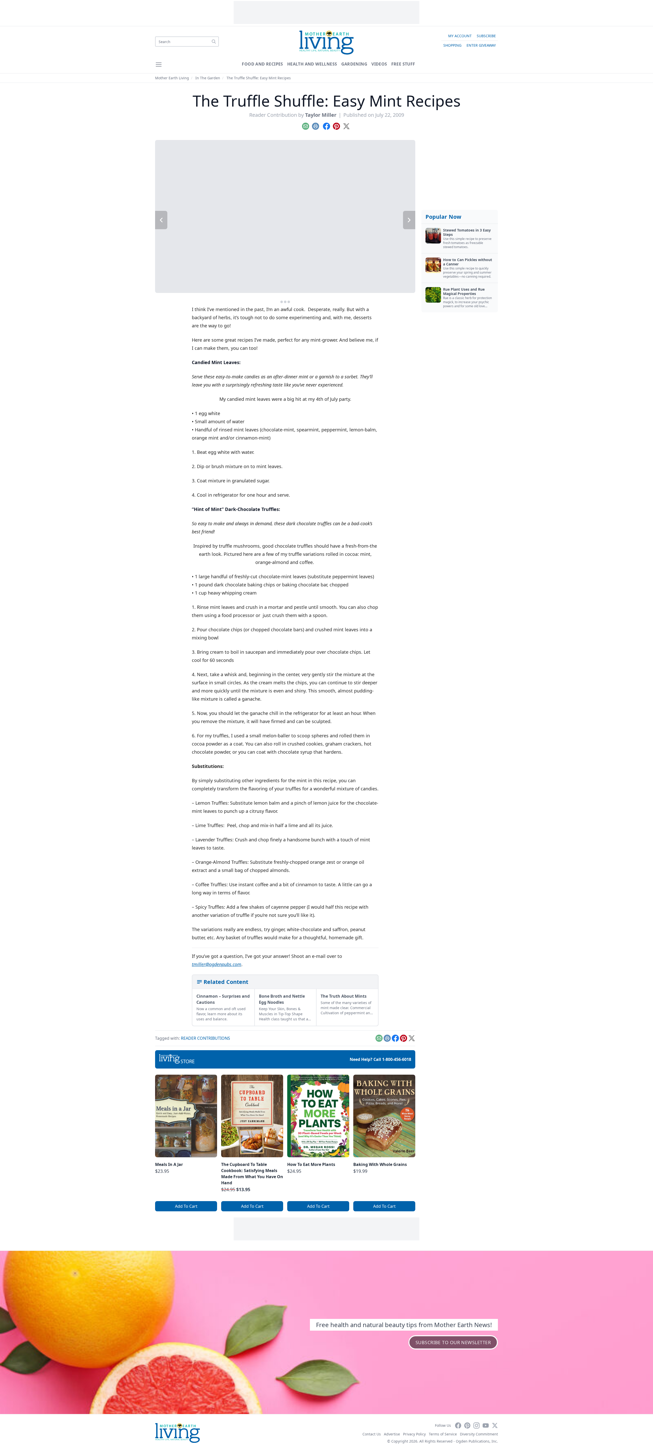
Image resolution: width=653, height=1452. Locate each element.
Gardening (354, 64)
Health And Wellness (312, 64)
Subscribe (486, 35)
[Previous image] (161, 220)
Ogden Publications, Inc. (477, 1441)
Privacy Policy (414, 1434)
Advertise (392, 1434)
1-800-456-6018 (396, 1059)
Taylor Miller (320, 114)
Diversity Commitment (479, 1434)
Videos (379, 64)
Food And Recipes (262, 64)
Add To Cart (186, 1206)
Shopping (452, 45)
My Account (460, 35)
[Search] (214, 42)
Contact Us (371, 1434)
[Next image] (409, 220)
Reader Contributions (205, 1038)
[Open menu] (158, 64)
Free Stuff (403, 64)
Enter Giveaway (481, 45)
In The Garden (207, 77)
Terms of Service (443, 1434)
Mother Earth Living (172, 77)
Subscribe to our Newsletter (453, 1342)
